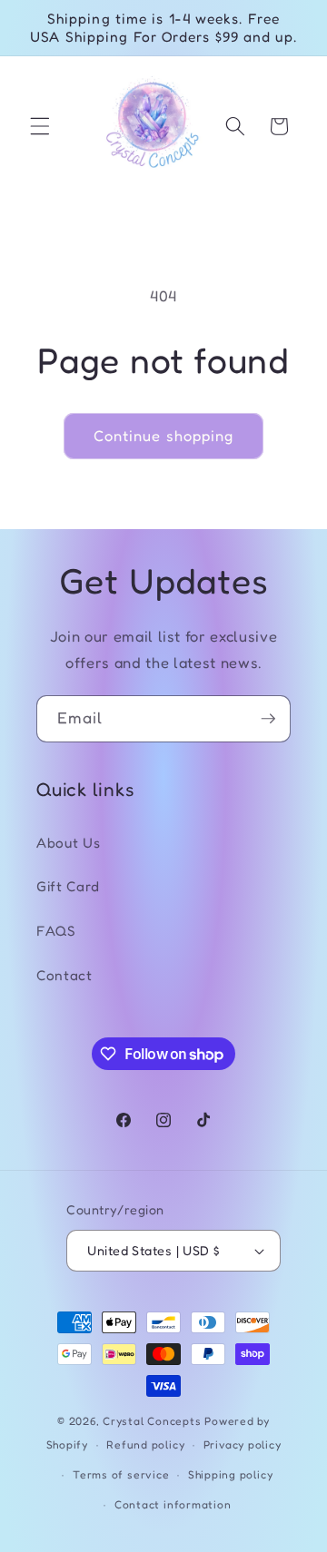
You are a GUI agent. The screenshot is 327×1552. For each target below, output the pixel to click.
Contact (64, 975)
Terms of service (121, 1474)
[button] (40, 126)
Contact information (173, 1504)
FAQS (56, 930)
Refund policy (145, 1444)
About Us (68, 842)
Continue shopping (164, 436)
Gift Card (68, 886)
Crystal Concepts (153, 1421)
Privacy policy (242, 1444)
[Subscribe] (268, 718)
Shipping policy (230, 1474)
